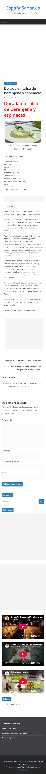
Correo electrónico (10, 461)
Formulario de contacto (11, 724)
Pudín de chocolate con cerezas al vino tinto (23, 361)
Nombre (6, 451)
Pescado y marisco (10, 83)
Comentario (7, 420)
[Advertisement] (23, 49)
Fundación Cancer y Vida (11, 705)
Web (4, 472)
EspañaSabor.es (23, 8)
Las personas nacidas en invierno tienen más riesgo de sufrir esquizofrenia (22, 368)
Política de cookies (9, 728)
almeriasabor (21, 98)
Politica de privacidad (10, 738)
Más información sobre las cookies (15, 733)
